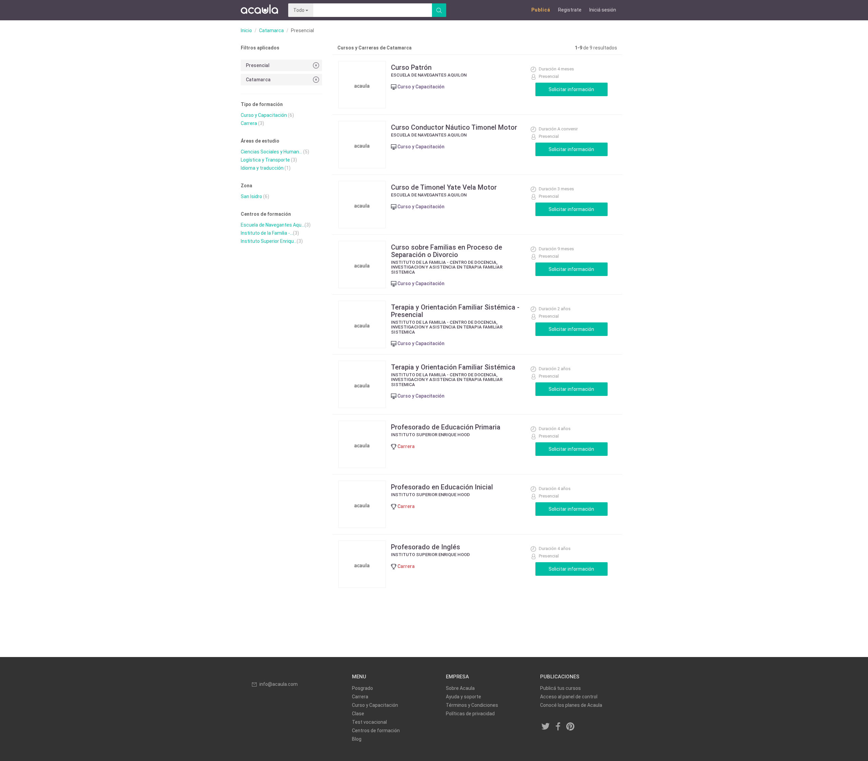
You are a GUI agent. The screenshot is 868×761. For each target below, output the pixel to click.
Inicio (246, 30)
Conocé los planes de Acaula (571, 705)
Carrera (249, 123)
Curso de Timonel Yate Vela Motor (444, 187)
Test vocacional (369, 722)
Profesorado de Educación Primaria (445, 427)
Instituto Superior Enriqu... (269, 241)
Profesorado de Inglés (425, 547)
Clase (358, 713)
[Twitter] (546, 727)
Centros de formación (376, 730)
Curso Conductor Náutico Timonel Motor (454, 127)
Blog (356, 739)
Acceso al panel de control (568, 696)
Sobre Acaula (460, 688)
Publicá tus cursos (560, 688)
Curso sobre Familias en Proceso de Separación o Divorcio (446, 251)
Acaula (259, 10)
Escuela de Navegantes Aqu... (272, 225)
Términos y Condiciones (472, 705)
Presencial (258, 65)
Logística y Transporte (265, 160)
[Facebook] (558, 727)
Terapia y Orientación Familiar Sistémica (453, 367)
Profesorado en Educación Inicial (442, 487)
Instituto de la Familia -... (267, 233)
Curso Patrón (411, 67)
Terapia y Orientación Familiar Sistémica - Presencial (455, 311)
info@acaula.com (278, 684)
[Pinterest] (570, 727)
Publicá (540, 10)
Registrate (569, 10)
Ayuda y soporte (463, 696)
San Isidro (251, 196)
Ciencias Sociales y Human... (271, 151)
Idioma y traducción (262, 168)
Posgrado (362, 688)
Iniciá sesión (602, 10)
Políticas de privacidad (470, 713)
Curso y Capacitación (264, 115)
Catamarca (271, 30)
